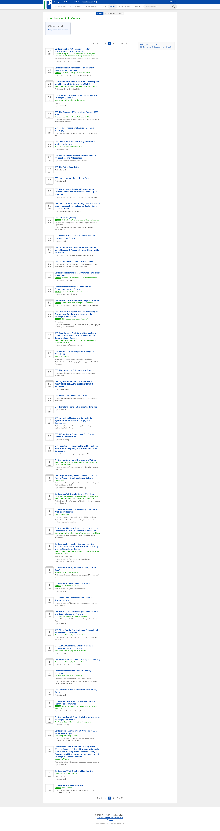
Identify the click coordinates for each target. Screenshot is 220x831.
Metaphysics (82, 133)
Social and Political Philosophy (86, 197)
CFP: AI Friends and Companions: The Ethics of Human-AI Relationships (75, 435)
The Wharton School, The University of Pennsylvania (73, 722)
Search (103, 6)
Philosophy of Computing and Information (74, 637)
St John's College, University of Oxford (68, 572)
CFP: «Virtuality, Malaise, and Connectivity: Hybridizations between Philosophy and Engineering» (74, 420)
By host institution (110, 13)
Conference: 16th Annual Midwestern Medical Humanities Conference (75, 702)
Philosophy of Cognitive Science (71, 345)
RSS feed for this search (148, 45)
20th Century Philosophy (68, 119)
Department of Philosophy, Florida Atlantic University (73, 635)
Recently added (75, 6)
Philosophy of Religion (67, 75)
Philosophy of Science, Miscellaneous (73, 255)
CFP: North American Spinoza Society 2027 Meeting (77, 659)
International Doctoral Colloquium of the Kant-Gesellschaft (76, 59)
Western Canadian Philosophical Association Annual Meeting (77, 762)
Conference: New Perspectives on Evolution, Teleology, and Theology (75, 69)
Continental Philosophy (68, 227)
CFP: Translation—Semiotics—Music (71, 395)
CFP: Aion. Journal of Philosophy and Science (74, 370)
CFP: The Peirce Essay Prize (67, 167)
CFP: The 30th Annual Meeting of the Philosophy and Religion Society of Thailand (76, 612)
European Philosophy (62, 792)
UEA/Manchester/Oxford (70, 586)
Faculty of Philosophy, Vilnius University (68, 676)
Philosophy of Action (67, 467)
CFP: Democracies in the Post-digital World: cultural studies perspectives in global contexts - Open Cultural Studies (78, 206)
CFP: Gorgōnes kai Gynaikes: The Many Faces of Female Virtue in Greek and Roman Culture (76, 476)
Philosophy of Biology (83, 75)
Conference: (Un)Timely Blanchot (69, 785)
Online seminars (91, 6)
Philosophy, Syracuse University (66, 773)
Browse (112, 6)
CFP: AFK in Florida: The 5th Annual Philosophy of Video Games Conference (76, 631)
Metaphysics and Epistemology (88, 119)
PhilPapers (58, 2)
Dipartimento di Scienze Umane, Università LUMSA (72, 117)
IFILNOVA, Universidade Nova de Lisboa (68, 146)
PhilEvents (88, 2)
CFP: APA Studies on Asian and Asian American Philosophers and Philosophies (75, 156)
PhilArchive (77, 2)
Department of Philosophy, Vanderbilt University (71, 662)
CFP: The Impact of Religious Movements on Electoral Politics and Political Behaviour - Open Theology (76, 192)
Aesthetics (80, 398)
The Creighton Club (62, 776)
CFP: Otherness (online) (65, 217)
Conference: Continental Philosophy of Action (75, 460)
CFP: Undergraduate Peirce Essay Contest (73, 178)
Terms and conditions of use (110, 817)
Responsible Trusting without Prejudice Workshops (73, 359)
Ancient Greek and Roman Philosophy (73, 488)
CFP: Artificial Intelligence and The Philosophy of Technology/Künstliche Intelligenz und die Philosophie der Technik (76, 314)
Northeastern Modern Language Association (77, 303)
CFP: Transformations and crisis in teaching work (76, 407)
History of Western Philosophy (70, 305)
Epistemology (82, 362)
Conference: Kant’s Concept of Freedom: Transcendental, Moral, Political (73, 50)
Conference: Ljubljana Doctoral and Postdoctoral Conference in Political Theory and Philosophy (77, 529)
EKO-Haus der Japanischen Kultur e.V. (75, 319)
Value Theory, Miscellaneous (79, 266)
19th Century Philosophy (68, 133)
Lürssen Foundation (62, 514)
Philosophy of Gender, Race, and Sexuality (75, 264)
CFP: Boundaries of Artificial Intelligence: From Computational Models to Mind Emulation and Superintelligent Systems (75, 335)
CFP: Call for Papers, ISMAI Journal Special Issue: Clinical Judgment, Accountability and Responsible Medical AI (77, 250)
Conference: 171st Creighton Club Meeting (74, 771)
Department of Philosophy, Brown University (70, 651)
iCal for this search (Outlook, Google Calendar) (156, 47)
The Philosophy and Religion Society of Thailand (71, 616)
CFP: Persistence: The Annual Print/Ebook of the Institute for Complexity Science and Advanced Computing (76, 448)
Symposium (59, 322)
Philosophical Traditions (63, 122)
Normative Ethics (74, 89)
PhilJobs (96, 2)
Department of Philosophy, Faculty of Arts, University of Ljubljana (77, 533)
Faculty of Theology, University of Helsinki (76, 73)
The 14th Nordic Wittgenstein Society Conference (73, 678)
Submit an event (125, 6)
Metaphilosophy (83, 681)
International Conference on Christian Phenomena (79, 278)
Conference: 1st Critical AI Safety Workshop (74, 494)
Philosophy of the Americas (64, 561)
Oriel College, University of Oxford (66, 736)
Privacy (110, 820)
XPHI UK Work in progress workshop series (70, 589)
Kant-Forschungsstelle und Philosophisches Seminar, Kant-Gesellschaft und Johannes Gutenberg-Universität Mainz (75, 55)
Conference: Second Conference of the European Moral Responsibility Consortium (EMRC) (77, 82)
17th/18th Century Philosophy (70, 61)
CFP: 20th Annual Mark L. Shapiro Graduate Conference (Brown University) (74, 647)
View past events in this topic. (58, 30)
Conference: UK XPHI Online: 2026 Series (73, 583)
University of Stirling (62, 356)
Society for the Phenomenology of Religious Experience (81, 220)
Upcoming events (60, 6)
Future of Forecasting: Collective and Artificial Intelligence (76, 517)
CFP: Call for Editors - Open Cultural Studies (74, 261)
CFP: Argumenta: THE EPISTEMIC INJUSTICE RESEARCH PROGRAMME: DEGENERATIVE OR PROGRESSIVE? (74, 384)
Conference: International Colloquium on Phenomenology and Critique (73, 287)
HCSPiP (57, 103)
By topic (99, 13)
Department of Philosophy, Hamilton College (70, 100)
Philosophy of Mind (66, 325)
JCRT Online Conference (63, 556)
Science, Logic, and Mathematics (85, 454)
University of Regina (62, 759)
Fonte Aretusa (60, 480)
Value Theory (64, 149)
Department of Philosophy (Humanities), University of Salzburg (76, 86)
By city (121, 13)
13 (122, 43)
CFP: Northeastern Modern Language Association (77, 300)
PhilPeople (67, 2)
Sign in (173, 2)
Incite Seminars (67, 788)
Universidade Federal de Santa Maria (75, 291)
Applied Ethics (91, 255)
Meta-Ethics (64, 89)
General (63, 106)
